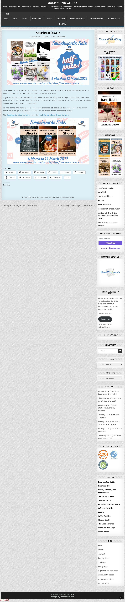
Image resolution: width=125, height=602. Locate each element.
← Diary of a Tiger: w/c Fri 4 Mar (19, 205)
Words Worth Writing (62, 3)
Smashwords (56, 197)
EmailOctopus (115, 248)
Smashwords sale (68, 197)
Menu (7, 14)
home (6, 18)
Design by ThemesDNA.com (62, 597)
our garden (61, 18)
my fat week (62, 24)
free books (32, 197)
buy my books (37, 18)
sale (50, 197)
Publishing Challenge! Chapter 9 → (76, 205)
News (46, 37)
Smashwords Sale (48, 33)
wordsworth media (96, 18)
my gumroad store (114, 18)
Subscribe (105, 319)
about (15, 18)
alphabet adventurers (77, 18)
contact (24, 18)
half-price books (42, 197)
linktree (49, 18)
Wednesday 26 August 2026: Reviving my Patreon (107, 408)
